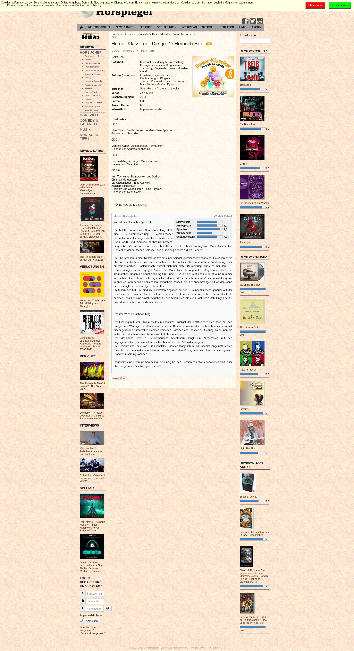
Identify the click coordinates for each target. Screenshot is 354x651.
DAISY (243, 163)
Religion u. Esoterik (94, 103)
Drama (88, 59)
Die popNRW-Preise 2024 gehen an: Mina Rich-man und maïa (92, 415)
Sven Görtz (147, 88)
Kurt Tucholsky (176, 81)
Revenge (245, 242)
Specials (208, 27)
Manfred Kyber (165, 84)
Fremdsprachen (92, 67)
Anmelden (92, 620)
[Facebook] (245, 21)
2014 (143, 96)
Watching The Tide (250, 284)
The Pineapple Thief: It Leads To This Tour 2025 (92, 386)
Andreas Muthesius (168, 88)
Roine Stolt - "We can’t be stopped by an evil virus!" (92, 478)
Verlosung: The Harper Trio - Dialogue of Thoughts (92, 303)
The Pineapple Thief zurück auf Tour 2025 (91, 258)
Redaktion (227, 27)
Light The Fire (247, 448)
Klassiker (89, 88)
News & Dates (125, 27)
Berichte (146, 27)
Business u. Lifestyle (94, 56)
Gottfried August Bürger (154, 78)
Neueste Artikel (99, 27)
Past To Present (248, 369)
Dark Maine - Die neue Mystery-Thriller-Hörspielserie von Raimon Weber (92, 526)
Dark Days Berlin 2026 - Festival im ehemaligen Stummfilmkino (92, 189)
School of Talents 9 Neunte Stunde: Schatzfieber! (255, 534)
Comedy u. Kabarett (89, 122)
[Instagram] (260, 21)
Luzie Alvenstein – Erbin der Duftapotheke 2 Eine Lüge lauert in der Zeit (253, 620)
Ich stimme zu (339, 5)
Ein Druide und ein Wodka (254, 203)
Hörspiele (89, 115)
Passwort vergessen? (93, 633)
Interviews (189, 27)
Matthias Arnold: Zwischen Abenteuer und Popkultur (91, 451)
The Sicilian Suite (249, 327)
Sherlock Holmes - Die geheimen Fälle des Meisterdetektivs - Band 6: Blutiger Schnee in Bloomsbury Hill (254, 576)
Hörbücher (91, 52)
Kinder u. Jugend (93, 85)
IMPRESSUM (198, 647)
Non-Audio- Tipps (90, 136)
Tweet (114, 378)
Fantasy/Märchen (93, 63)
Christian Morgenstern (153, 75)
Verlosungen (166, 27)
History (88, 78)
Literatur (89, 99)
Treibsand (245, 85)
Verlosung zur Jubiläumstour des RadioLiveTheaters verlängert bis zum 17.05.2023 (90, 343)
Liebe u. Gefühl (92, 95)
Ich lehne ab (315, 5)
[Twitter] (253, 21)
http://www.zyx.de (150, 109)
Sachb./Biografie (93, 106)
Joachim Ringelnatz (151, 81)
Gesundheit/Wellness (95, 70)
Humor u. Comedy (93, 81)
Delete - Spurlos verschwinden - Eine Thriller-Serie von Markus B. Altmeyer (91, 567)
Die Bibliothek (247, 124)
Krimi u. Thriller (92, 92)
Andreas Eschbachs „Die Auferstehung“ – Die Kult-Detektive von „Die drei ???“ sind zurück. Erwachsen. (92, 231)
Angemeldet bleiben (91, 615)
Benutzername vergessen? (88, 629)
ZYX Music (146, 92)
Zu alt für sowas (248, 496)
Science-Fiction (92, 110)
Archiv (256, 27)
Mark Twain (147, 84)
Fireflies (244, 409)
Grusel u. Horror (92, 74)
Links (242, 27)
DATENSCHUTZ (216, 647)
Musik (85, 129)
